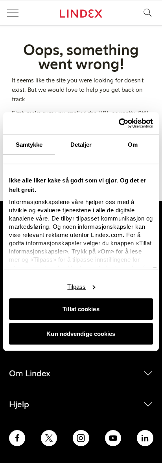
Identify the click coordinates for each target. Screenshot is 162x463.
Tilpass (76, 286)
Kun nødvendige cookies (80, 333)
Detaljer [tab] (81, 144)
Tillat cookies (81, 309)
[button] (12, 13)
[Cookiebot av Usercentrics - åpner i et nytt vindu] (118, 123)
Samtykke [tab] (29, 144)
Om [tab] (133, 144)
